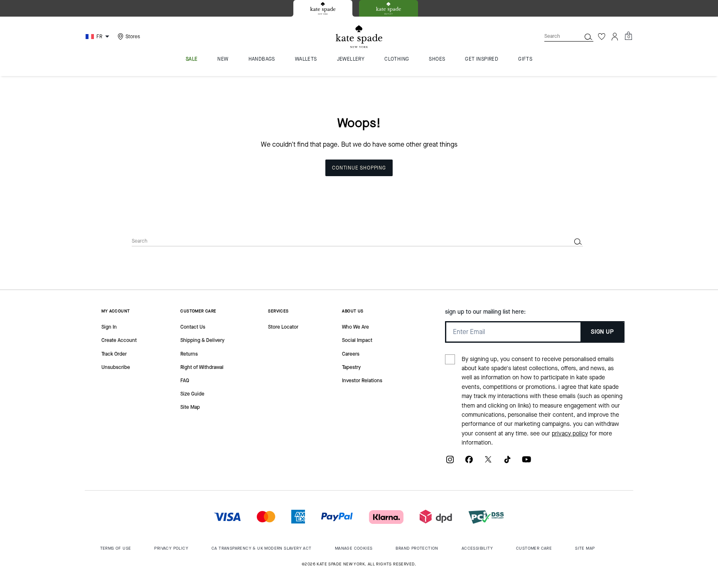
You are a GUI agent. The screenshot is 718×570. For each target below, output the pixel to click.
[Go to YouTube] (526, 463)
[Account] (615, 37)
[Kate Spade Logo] (359, 36)
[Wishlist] (602, 37)
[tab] (322, 8)
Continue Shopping (359, 168)
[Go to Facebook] (469, 463)
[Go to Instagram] (450, 463)
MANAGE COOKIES (354, 548)
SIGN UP (602, 332)
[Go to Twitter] (488, 463)
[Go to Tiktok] (507, 463)
